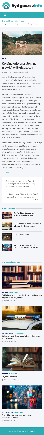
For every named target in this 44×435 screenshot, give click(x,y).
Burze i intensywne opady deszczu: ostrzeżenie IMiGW (25, 246)
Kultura (5, 292)
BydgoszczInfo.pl (28, 431)
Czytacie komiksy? (21, 234)
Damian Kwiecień (21, 72)
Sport (4, 58)
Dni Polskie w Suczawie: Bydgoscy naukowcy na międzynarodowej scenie (24, 215)
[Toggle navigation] (5, 15)
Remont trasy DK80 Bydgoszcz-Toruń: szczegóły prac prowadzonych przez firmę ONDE (22, 197)
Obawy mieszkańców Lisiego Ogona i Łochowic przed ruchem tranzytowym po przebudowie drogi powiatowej (21, 183)
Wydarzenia (13, 292)
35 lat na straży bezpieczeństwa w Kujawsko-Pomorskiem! (27, 225)
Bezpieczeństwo (8, 333)
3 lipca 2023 (8, 72)
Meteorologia (7, 412)
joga (7, 172)
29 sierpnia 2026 (10, 301)
